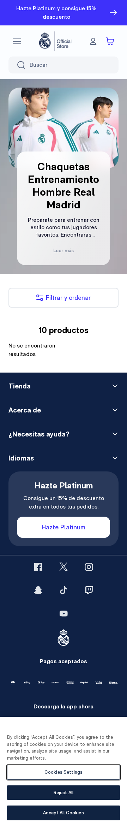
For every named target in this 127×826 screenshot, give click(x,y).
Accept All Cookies (63, 812)
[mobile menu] (16, 41)
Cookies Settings (63, 772)
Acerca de (24, 410)
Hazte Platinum (63, 527)
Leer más (63, 250)
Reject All (63, 792)
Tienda (19, 386)
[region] (63, 771)
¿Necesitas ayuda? (38, 434)
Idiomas (21, 458)
